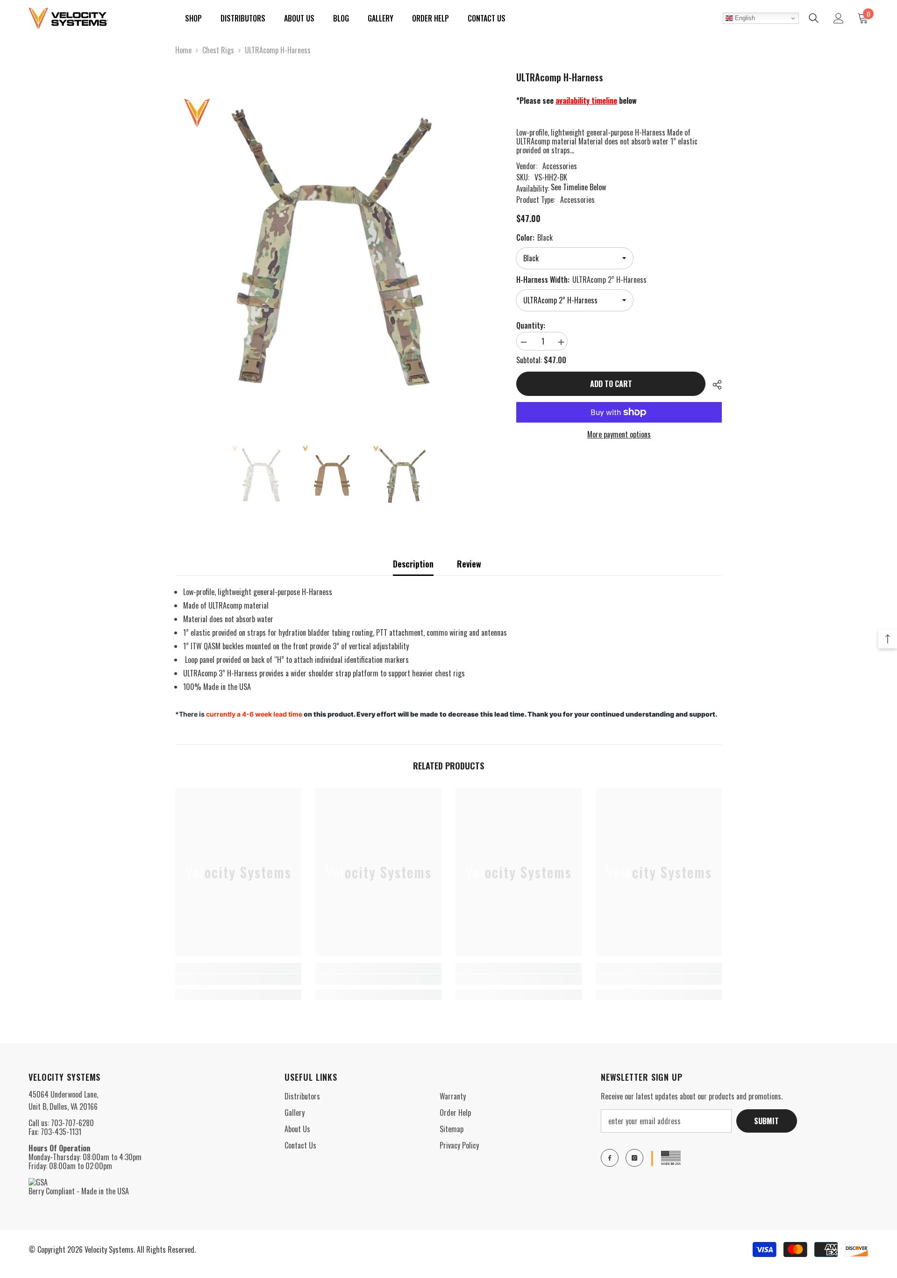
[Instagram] (634, 1158)
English (744, 18)
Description (413, 564)
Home (183, 50)
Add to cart (611, 383)
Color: (534, 237)
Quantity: (530, 325)
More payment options (619, 434)
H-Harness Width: (581, 279)
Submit (766, 1121)
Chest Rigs (218, 50)
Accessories (559, 166)
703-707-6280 (72, 1122)
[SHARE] (713, 384)
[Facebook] (610, 1158)
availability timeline (586, 100)
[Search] (814, 18)
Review (469, 564)
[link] (238, 979)
